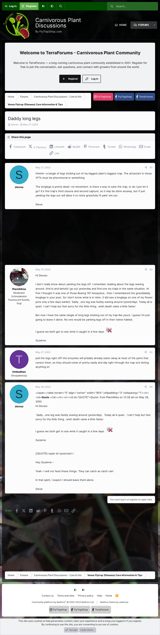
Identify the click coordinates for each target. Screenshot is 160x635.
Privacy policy (85, 595)
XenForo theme (108, 602)
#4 (151, 386)
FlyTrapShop (104, 96)
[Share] (145, 167)
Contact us (48, 595)
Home (109, 595)
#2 (151, 269)
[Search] (60, 6)
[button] (52, 6)
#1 (151, 167)
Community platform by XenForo (63, 602)
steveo (14, 124)
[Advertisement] (80, 237)
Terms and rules (65, 595)
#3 (151, 352)
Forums (143, 25)
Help (99, 595)
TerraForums (146, 96)
